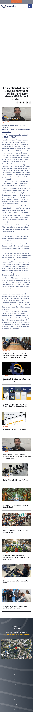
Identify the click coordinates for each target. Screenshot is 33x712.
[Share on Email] (27, 102)
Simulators (16, 674)
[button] (30, 6)
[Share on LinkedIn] (20, 102)
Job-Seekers (16, 694)
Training (16, 699)
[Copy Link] (30, 102)
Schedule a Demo (16, 2)
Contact (16, 704)
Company (16, 679)
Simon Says (16, 709)
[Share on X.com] (17, 102)
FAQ (16, 684)
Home (16, 669)
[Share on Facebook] (24, 102)
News (16, 689)
